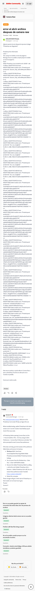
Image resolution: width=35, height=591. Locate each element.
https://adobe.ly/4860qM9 (14, 474)
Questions (6, 10)
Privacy (24, 579)
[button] (3, 4)
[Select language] (22, 3)
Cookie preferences (8, 582)
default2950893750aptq (12, 39)
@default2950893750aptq (12, 419)
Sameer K (8, 415)
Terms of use (18, 579)
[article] (17, 453)
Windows (6, 388)
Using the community (9, 579)
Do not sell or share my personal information (14, 585)
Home (5, 8)
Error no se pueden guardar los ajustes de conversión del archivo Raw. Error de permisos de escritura (16, 505)
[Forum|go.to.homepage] (13, 3)
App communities (14, 8)
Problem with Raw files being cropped (13, 527)
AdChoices (7, 588)
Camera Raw (24, 8)
